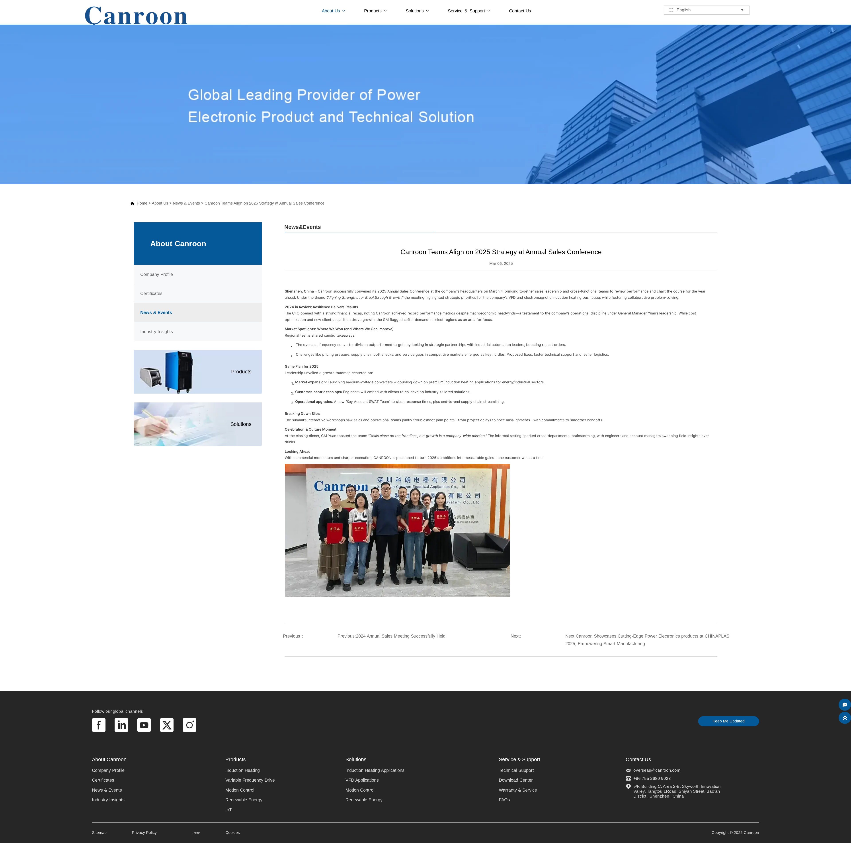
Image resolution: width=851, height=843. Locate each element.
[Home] (136, 15)
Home (142, 203)
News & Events (186, 203)
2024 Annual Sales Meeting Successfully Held (400, 636)
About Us (160, 203)
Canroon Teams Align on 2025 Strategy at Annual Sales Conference (264, 203)
